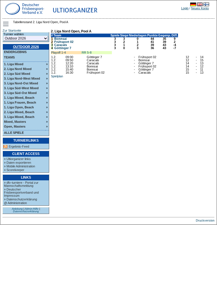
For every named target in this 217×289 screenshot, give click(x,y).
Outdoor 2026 (26, 47)
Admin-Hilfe (31, 208)
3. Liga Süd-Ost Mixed (20, 93)
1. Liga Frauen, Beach (20, 102)
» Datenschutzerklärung (20, 199)
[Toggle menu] (6, 24)
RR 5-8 (87, 52)
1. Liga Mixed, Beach (19, 97)
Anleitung (17, 208)
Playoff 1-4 (58, 52)
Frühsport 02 (63, 41)
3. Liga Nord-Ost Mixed (21, 83)
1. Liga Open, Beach (19, 107)
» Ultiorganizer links (17, 159)
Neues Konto (200, 8)
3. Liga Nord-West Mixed (22, 78)
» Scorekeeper (14, 170)
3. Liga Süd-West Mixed (21, 88)
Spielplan (57, 76)
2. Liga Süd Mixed (17, 73)
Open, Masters (14, 126)
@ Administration (15, 203)
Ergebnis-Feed (19, 146)
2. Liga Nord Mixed (18, 69)
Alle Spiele (14, 132)
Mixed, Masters (15, 121)
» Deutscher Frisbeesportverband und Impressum (21, 192)
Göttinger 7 (62, 48)
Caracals (60, 45)
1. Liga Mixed (13, 64)
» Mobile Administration (19, 166)
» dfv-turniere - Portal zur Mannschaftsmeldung (21, 184)
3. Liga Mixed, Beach (19, 117)
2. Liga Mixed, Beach (19, 112)
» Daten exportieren (17, 162)
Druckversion (205, 220)
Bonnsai (60, 38)
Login (184, 8)
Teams (9, 57)
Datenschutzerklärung (26, 211)
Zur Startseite (12, 30)
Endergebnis (15, 52)
